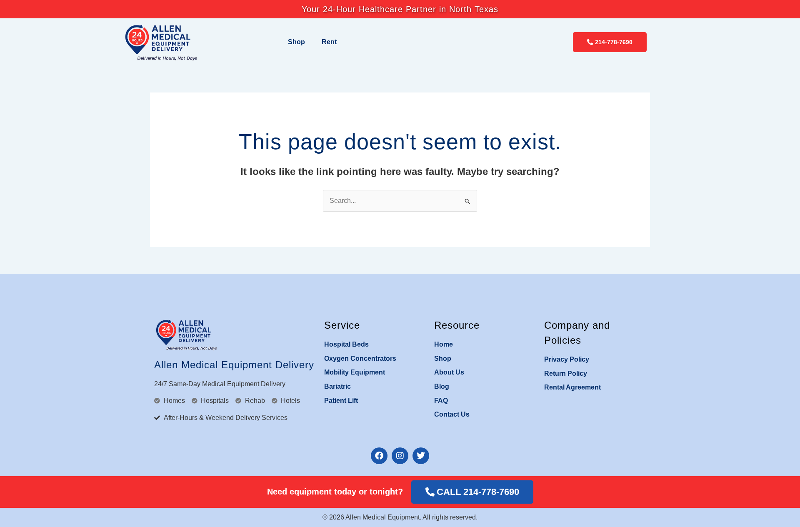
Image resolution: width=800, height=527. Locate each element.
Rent (329, 41)
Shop (296, 41)
